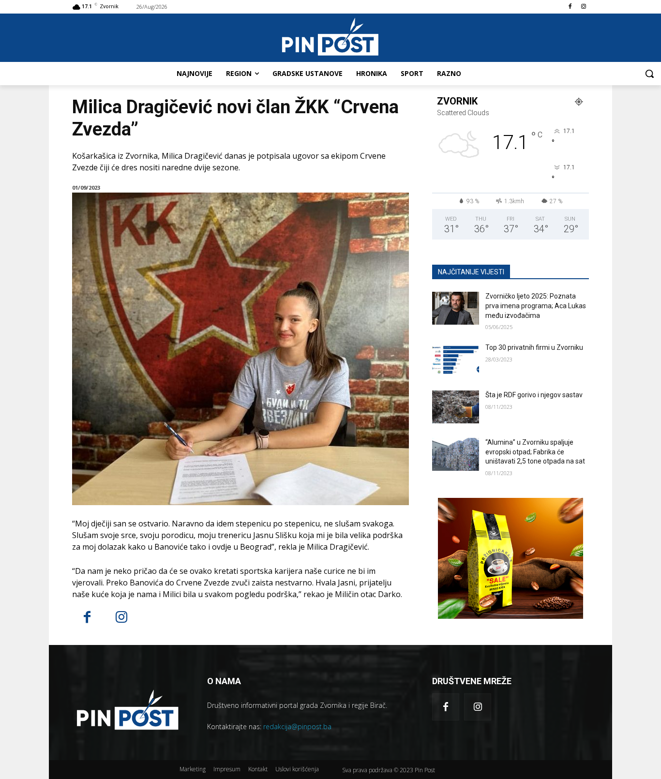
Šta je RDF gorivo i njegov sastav (534, 395)
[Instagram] (583, 7)
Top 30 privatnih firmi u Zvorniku (534, 347)
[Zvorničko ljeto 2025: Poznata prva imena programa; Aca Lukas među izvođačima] (455, 308)
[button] (649, 73)
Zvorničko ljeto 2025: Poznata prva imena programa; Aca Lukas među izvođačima (535, 305)
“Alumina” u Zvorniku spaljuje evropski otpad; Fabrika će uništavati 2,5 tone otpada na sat (535, 451)
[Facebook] (569, 7)
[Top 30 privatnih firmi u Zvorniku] (455, 359)
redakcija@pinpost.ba (297, 726)
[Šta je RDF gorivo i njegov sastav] (455, 406)
